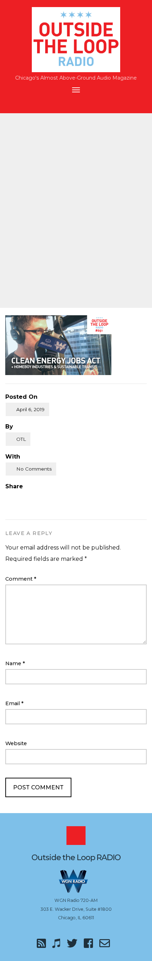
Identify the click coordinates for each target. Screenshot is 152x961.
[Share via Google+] (37, 498)
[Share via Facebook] (8, 498)
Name (15, 663)
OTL (21, 439)
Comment (20, 579)
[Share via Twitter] (22, 498)
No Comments (34, 469)
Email (14, 703)
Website (16, 743)
